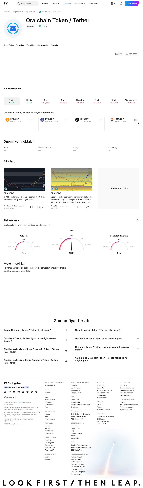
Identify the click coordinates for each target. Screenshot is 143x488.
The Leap (74, 407)
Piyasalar (67, 3)
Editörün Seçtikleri (103, 409)
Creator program (103, 393)
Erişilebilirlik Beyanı (78, 467)
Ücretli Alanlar (102, 424)
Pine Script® (49, 450)
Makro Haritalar (50, 447)
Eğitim (99, 407)
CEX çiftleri (49, 402)
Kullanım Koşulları (77, 457)
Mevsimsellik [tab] (42, 45)
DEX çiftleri (49, 405)
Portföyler (48, 440)
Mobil (47, 457)
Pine (46, 407)
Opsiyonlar (49, 445)
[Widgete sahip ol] (121, 54)
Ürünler (44, 3)
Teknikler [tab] (30, 45)
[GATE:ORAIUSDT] (5, 188)
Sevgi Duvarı (101, 388)
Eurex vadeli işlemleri (78, 416)
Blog (72, 431)
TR (115, 3)
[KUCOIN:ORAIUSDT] (53, 188)
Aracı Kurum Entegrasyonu (129, 405)
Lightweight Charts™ (127, 390)
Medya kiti (75, 438)
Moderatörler (101, 398)
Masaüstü (48, 459)
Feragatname (76, 459)
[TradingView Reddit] (36, 391)
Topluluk (55, 3)
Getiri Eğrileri (49, 443)
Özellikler (74, 385)
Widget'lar (123, 385)
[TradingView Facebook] (9, 391)
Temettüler (49, 431)
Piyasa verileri (76, 390)
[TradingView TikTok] (32, 391)
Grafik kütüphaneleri (127, 388)
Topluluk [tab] (20, 45)
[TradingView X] (5, 391)
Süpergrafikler (50, 385)
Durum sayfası (76, 474)
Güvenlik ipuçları (77, 469)
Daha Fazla (93, 3)
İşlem (99, 405)
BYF (46, 395)
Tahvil (47, 397)
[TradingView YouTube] (14, 391)
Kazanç (47, 428)
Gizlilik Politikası (76, 462)
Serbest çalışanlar (103, 421)
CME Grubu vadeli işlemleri (80, 414)
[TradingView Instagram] (18, 391)
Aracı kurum (80, 3)
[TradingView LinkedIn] (23, 391)
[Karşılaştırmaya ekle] (31, 120)
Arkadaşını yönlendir (104, 390)
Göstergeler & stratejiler (105, 416)
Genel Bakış (75, 400)
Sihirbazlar (101, 419)
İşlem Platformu (125, 395)
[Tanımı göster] (10, 147)
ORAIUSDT (9, 193)
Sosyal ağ (100, 385)
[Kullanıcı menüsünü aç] (121, 3)
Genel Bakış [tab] (9, 45)
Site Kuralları (101, 395)
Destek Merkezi (76, 433)
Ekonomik (48, 426)
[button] (50, 3)
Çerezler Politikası (77, 464)
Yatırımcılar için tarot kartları (81, 447)
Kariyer (73, 436)
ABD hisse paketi (77, 419)
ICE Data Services (18, 402)
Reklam (122, 402)
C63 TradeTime (76, 450)
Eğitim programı (126, 409)
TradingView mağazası (79, 445)
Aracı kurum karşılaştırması (80, 405)
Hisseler (48, 392)
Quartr (25, 419)
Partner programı (126, 407)
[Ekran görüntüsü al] (117, 54)
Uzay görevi (75, 428)
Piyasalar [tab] (54, 45)
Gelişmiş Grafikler (126, 393)
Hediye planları (76, 393)
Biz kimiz (74, 426)
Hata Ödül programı (78, 472)
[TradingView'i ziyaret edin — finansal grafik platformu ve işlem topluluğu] (13, 88)
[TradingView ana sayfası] (6, 3)
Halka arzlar (49, 433)
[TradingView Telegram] (27, 391)
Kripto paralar (50, 400)
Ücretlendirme (76, 388)
